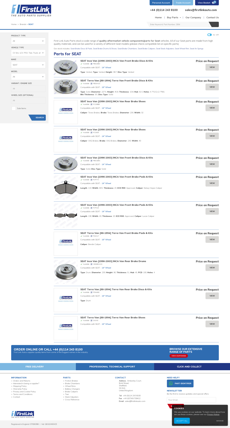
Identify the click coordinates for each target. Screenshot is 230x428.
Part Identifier (183, 383)
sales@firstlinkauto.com (135, 401)
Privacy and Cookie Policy (24, 391)
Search (40, 117)
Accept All (182, 420)
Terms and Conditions (22, 394)
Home (158, 17)
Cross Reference (72, 399)
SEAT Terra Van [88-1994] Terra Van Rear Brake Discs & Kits (116, 289)
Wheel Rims (70, 386)
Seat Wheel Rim (182, 48)
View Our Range (179, 356)
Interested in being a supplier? (26, 383)
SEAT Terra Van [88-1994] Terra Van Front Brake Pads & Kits (116, 232)
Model (14, 71)
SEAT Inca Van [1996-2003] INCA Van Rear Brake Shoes (112, 101)
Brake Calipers (71, 391)
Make (13, 59)
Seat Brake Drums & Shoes (105, 48)
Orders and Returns (21, 381)
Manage (219, 421)
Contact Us (212, 17)
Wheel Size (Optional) (22, 95)
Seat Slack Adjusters (165, 48)
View (212, 67)
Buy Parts (172, 17)
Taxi (67, 394)
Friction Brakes (71, 381)
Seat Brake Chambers (127, 48)
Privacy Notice (213, 414)
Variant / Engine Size (21, 83)
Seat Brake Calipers (146, 48)
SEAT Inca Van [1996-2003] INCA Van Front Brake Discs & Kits (116, 60)
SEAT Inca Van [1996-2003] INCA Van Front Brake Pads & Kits (116, 176)
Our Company (193, 17)
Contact (16, 397)
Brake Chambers (72, 383)
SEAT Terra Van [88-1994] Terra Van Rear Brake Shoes (112, 317)
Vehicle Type (17, 47)
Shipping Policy (19, 386)
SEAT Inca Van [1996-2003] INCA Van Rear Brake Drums (113, 261)
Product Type (18, 35)
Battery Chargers (72, 389)
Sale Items (21, 108)
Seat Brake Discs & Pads (81, 48)
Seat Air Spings (196, 48)
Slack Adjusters (71, 397)
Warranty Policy (20, 389)
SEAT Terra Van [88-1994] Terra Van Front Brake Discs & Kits (116, 80)
